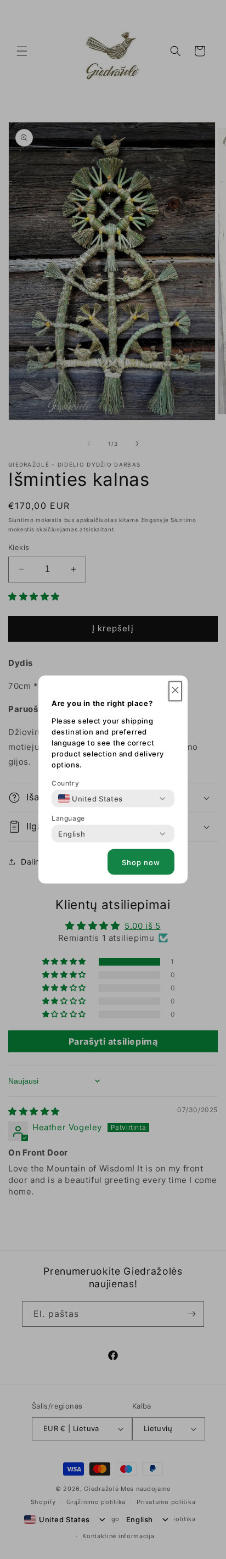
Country (65, 783)
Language (68, 818)
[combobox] (90, 798)
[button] (175, 691)
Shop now (141, 861)
